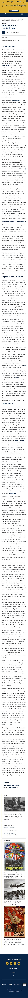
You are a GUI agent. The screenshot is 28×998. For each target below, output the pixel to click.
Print (5, 40)
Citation (16, 40)
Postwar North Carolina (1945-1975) (15, 19)
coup (24, 365)
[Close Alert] (27, 1)
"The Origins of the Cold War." (11, 785)
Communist (5, 65)
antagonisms (16, 100)
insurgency (12, 493)
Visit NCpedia (14, 10)
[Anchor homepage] (6, 12)
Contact (13, 972)
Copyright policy (18, 989)
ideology (23, 169)
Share (10, 40)
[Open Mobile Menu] (22, 13)
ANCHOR (4, 19)
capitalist (16, 377)
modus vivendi (19, 440)
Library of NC (12, 787)
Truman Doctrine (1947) (10, 827)
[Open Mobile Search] (24, 13)
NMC (18, 991)
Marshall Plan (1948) (9, 833)
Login (13, 975)
